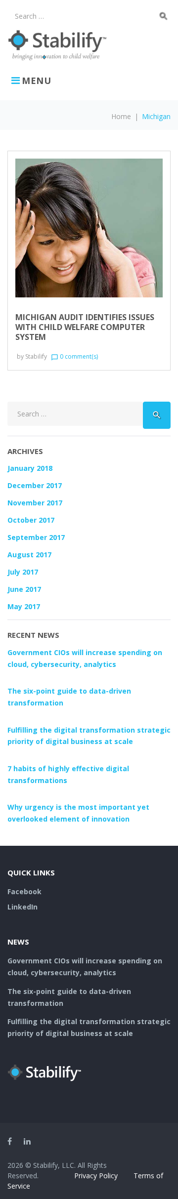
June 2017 (24, 589)
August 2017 (29, 554)
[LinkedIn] (27, 1141)
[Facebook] (9, 1141)
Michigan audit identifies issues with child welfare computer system (84, 327)
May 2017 (23, 606)
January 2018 (29, 468)
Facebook (24, 891)
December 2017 (34, 485)
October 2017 (30, 520)
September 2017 (36, 537)
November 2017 (34, 502)
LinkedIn (22, 906)
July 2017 (22, 572)
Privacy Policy (96, 1175)
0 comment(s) (74, 356)
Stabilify (36, 356)
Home (121, 116)
